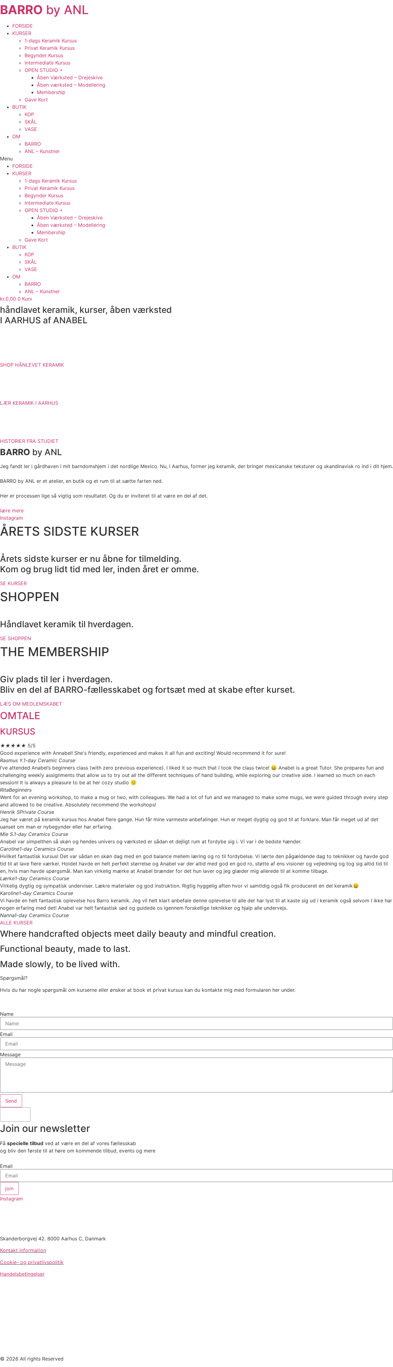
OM (16, 136)
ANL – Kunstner (42, 151)
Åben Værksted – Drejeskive (70, 77)
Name (7, 1013)
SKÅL (31, 122)
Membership (51, 92)
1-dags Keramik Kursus (51, 40)
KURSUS (17, 731)
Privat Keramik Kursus (50, 48)
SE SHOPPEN (15, 638)
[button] (196, 158)
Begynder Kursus (44, 55)
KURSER (21, 33)
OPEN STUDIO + (44, 70)
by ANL (44, 9)
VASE (31, 129)
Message (10, 1054)
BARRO (33, 144)
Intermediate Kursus (47, 63)
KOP (29, 114)
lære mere (12, 510)
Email (6, 1034)
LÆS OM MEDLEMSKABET (31, 704)
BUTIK (19, 107)
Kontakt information (23, 1250)
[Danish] (14, 1115)
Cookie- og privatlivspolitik (32, 1262)
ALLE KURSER (16, 923)
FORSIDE (22, 26)
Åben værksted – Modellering (71, 85)
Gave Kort (36, 100)
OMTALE (20, 716)
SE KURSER (13, 583)
